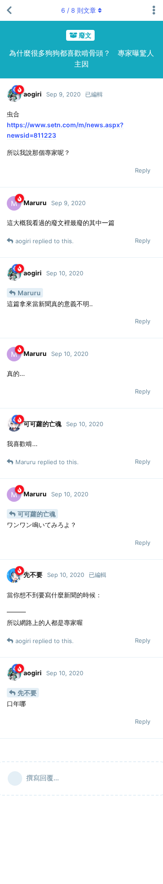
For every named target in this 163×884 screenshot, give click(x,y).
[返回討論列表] (9, 10)
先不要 (27, 693)
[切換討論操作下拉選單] (154, 10)
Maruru (29, 293)
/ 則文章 (78, 10)
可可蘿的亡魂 (37, 514)
